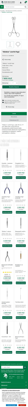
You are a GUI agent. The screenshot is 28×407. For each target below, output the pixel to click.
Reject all (22, 405)
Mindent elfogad (11, 405)
